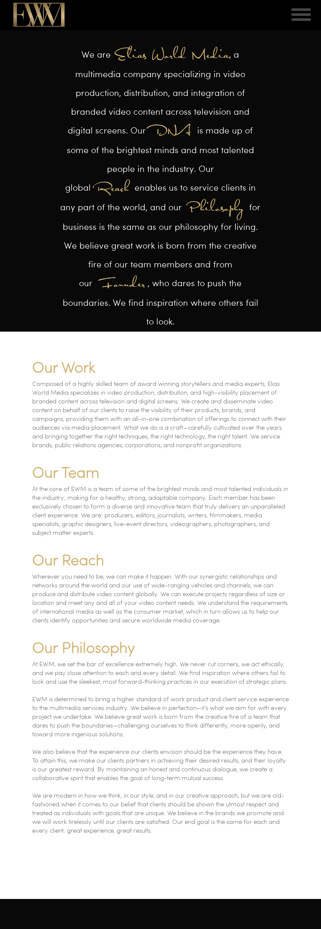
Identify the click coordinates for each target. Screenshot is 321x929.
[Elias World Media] (40, 15)
